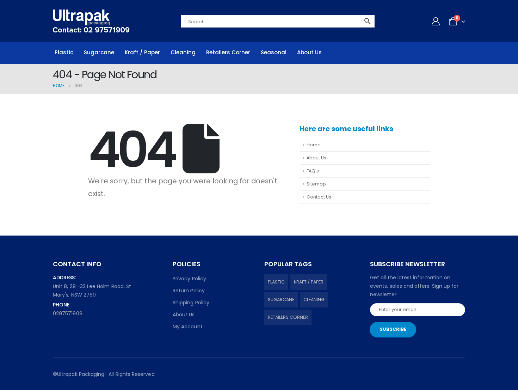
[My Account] (435, 21)
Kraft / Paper (142, 52)
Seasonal (273, 52)
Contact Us (319, 197)
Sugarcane (99, 52)
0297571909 (67, 313)
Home (314, 145)
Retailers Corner (228, 52)
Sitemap (316, 184)
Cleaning (183, 52)
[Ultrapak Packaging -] (91, 21)
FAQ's (313, 171)
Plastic (64, 52)
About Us (309, 52)
